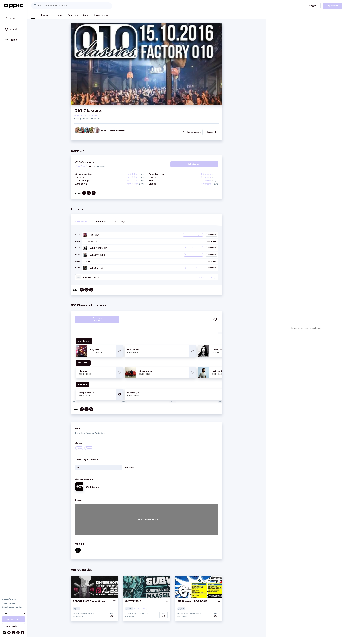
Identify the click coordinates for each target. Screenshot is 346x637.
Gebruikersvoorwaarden (12, 607)
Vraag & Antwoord (10, 599)
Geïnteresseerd (193, 132)
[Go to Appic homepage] (13, 6)
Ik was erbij (212, 132)
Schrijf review (194, 164)
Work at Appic (13, 619)
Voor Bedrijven (12, 626)
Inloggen (312, 6)
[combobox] (71, 5)
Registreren (332, 6)
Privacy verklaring (9, 603)
